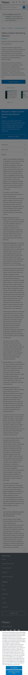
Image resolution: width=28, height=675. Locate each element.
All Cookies (14, 668)
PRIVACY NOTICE (13, 663)
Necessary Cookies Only (13, 672)
